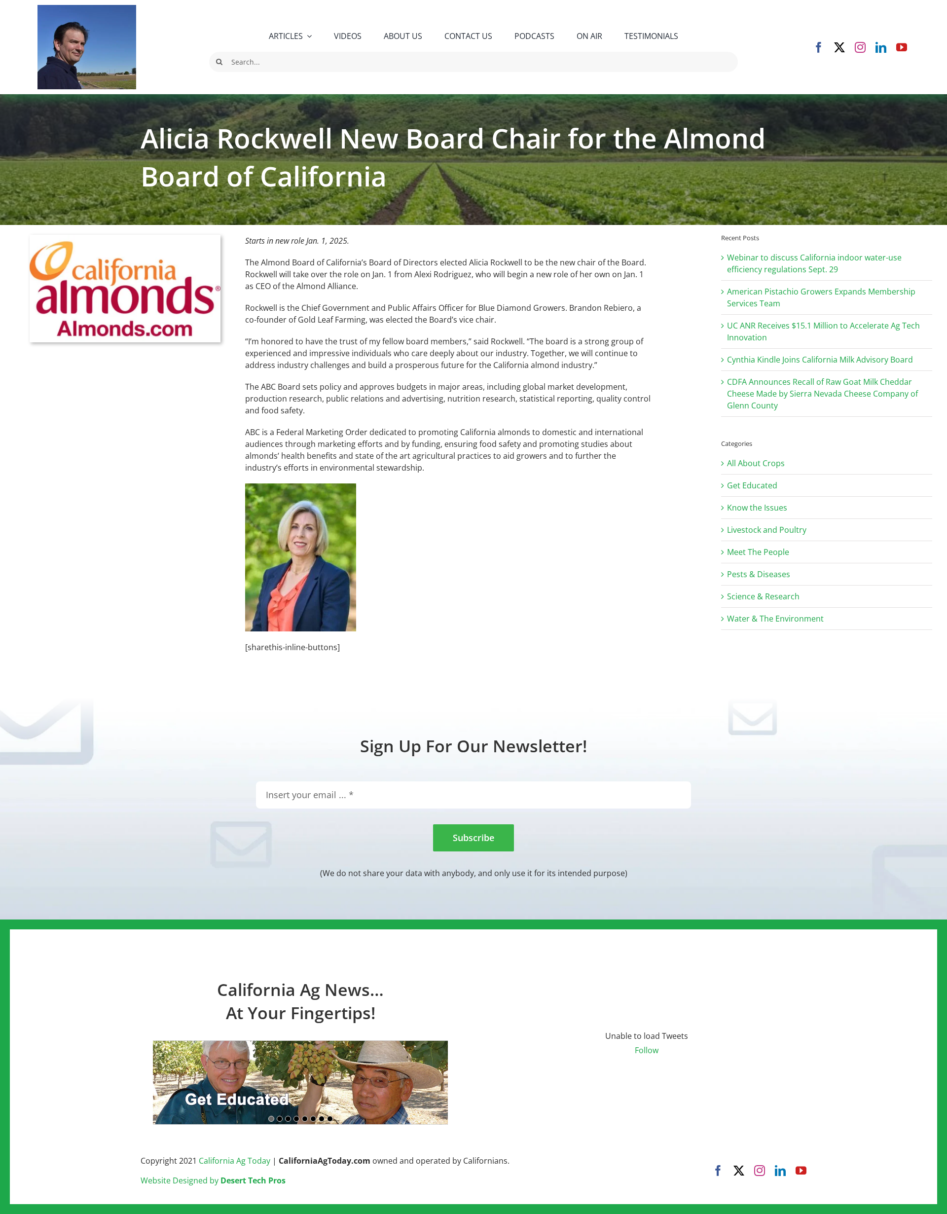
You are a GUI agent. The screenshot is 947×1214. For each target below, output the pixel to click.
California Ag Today (234, 1160)
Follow (646, 1050)
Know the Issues (757, 507)
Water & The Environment (775, 618)
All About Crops (756, 463)
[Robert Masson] (86, 8)
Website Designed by (213, 1180)
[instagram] (860, 47)
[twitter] (839, 47)
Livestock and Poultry (766, 529)
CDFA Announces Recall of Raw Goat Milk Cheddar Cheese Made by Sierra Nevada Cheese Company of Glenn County (822, 393)
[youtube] (901, 47)
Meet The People (758, 552)
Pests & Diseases (758, 574)
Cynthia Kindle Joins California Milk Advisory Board (820, 359)
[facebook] (818, 47)
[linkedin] (880, 47)
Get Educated (752, 485)
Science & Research (763, 596)
